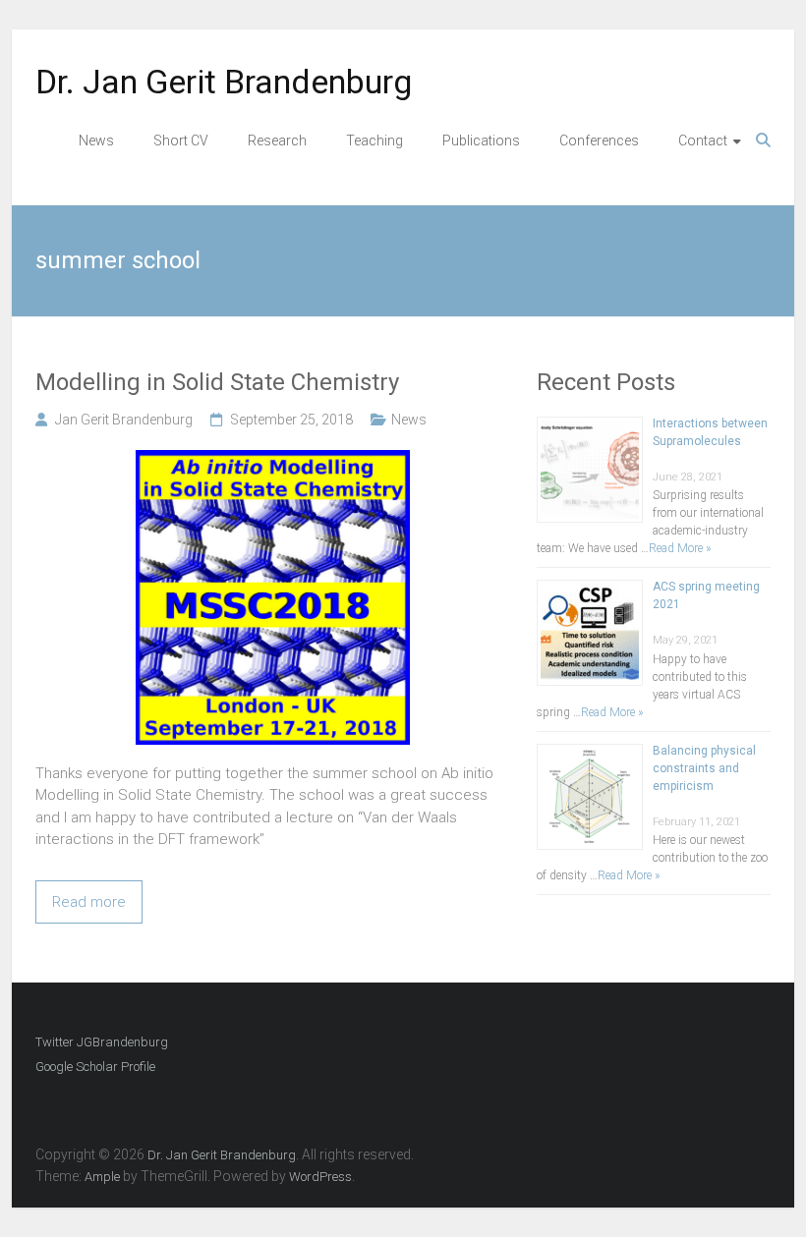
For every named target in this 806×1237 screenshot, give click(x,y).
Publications (481, 140)
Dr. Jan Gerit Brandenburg (223, 81)
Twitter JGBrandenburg (101, 1042)
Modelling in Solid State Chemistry (217, 382)
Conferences (599, 140)
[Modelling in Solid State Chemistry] (273, 461)
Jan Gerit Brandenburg (124, 419)
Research (277, 140)
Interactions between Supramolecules (710, 432)
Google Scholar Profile (95, 1066)
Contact (702, 140)
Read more (89, 902)
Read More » (680, 548)
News (96, 140)
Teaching (374, 140)
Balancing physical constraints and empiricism (704, 768)
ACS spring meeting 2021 (706, 595)
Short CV (180, 140)
